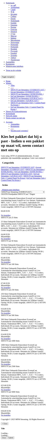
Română (14, 49)
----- (12, 88)
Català (13, 10)
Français (14, 29)
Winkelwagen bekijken (14, 66)
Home (8, 81)
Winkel (9, 83)
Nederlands (10, 3)
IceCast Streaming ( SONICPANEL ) (25, 96)
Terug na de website (13, 70)
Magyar (14, 36)
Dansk (13, 19)
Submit (10, 438)
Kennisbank (10, 114)
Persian (13, 27)
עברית (13, 34)
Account (9, 122)
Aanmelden (10, 62)
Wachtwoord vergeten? (19, 131)
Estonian (14, 25)
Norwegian (15, 42)
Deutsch (14, 32)
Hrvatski (14, 14)
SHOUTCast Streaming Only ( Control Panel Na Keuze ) (21, 177)
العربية (13, 5)
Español (14, 53)
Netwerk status (11, 116)
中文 (12, 12)
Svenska (14, 55)
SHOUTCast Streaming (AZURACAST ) (27, 98)
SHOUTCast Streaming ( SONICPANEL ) (27, 94)
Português (14, 45)
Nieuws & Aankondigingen (16, 111)
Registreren (10, 64)
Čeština (13, 16)
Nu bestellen (5, 215)
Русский (14, 51)
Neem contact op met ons (15, 118)
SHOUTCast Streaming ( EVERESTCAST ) (28, 90)
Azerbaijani (15, 7)
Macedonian (15, 40)
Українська (15, 60)
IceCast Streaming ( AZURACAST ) (25, 101)
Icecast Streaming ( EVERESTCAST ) (25, 92)
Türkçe (13, 58)
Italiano (13, 38)
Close (4, 438)
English (13, 23)
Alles (13, 85)
